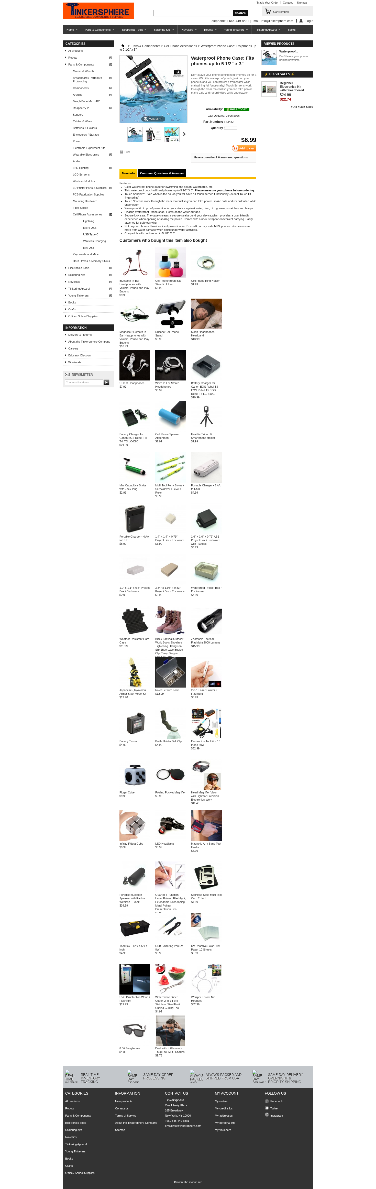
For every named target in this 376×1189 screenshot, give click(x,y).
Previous (121, 134)
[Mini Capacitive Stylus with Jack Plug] (134, 481)
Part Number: (213, 122)
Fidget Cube (127, 792)
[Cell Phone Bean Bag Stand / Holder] (170, 277)
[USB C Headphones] (134, 379)
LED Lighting (81, 167)
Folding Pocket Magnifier (170, 792)
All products (75, 50)
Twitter (274, 1108)
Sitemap (302, 2)
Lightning (88, 221)
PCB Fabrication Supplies (88, 194)
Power (77, 141)
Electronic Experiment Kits (89, 147)
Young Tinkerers (232, 31)
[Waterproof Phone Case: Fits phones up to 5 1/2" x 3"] (135, 141)
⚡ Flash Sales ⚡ (279, 74)
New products (123, 1101)
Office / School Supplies (83, 316)
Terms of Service (125, 1115)
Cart (281, 11)
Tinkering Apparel (264, 31)
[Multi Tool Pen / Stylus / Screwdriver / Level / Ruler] (170, 481)
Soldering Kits (160, 31)
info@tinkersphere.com (186, 1125)
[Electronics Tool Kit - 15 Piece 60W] (206, 737)
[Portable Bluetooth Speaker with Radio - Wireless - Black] (134, 891)
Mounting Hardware (85, 201)
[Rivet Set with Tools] (170, 686)
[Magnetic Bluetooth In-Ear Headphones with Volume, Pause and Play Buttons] (134, 328)
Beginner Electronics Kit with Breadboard (292, 86)
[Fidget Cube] (134, 788)
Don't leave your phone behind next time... (293, 58)
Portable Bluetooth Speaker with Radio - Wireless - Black (132, 898)
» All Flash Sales (302, 106)
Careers (73, 348)
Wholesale (74, 362)
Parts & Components (96, 31)
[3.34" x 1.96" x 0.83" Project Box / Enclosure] (170, 584)
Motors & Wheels (83, 71)
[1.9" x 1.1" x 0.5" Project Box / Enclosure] (134, 584)
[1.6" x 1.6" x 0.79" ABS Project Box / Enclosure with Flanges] (206, 532)
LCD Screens (81, 174)
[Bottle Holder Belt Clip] (170, 737)
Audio (76, 161)
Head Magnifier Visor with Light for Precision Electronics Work (205, 796)
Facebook (276, 1101)
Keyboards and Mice (85, 254)
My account (227, 1093)
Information (76, 328)
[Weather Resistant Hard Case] (134, 635)
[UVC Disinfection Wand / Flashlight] (134, 993)
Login (309, 21)
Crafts (72, 309)
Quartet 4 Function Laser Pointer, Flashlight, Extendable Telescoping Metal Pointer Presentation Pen (170, 902)
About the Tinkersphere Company (89, 341)
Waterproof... (288, 51)
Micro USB (89, 227)
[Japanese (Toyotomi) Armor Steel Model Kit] (134, 686)
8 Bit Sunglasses (129, 1048)
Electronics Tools (130, 31)
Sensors (78, 114)
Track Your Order (268, 2)
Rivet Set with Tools (167, 690)
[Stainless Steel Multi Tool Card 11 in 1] (206, 891)
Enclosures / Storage (86, 134)
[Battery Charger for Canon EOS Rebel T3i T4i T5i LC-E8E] (134, 430)
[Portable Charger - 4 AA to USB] (134, 532)
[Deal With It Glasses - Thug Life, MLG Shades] (170, 1044)
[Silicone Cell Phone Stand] (170, 328)
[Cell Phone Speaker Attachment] (170, 430)
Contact (288, 2)
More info (128, 173)
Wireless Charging (94, 241)
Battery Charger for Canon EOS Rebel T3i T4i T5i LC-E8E (133, 438)
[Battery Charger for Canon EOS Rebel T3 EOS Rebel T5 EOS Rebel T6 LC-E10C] (206, 379)
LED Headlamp (164, 843)
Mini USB (88, 247)
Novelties (185, 31)
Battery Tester (128, 741)
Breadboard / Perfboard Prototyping (87, 79)
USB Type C (90, 234)
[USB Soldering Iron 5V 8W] (170, 942)
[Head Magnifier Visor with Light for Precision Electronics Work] (206, 788)
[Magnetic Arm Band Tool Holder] (206, 840)
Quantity (217, 128)
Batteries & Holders (85, 127)
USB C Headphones (132, 383)
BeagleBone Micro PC (86, 101)
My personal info (225, 1122)
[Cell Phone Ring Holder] (206, 277)
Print (127, 152)
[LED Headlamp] (170, 840)
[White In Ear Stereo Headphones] (170, 379)
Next (184, 134)
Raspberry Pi (81, 108)
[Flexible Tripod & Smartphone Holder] (206, 430)
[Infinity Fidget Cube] (134, 840)
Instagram (276, 1115)
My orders (221, 1101)
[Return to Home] (122, 46)
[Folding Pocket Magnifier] (170, 788)
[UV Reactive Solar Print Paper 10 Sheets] (206, 942)
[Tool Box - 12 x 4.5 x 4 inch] (134, 942)
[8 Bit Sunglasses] (134, 1044)
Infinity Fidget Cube (131, 843)
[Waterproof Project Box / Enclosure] (206, 584)
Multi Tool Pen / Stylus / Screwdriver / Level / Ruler (169, 489)
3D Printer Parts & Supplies (90, 187)
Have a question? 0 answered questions (221, 157)
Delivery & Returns (80, 334)
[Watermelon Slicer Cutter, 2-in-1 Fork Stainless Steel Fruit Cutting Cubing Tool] (170, 993)
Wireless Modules (84, 181)
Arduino (77, 94)
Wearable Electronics (86, 154)
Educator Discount (79, 355)
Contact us (122, 1108)
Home (68, 31)
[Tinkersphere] (98, 11)
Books (292, 29)
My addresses (224, 1115)
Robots (206, 31)
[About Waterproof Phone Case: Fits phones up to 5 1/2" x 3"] (269, 58)
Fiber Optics (80, 207)
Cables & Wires (82, 121)
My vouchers (223, 1129)
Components (81, 88)
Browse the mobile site (188, 1182)
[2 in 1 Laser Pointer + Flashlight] (206, 686)
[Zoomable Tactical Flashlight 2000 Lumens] (206, 635)
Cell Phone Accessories (87, 214)
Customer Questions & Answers (162, 173)
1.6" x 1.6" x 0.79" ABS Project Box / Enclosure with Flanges (205, 540)
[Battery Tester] (134, 737)
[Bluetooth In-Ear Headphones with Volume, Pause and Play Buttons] (134, 277)
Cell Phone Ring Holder (205, 280)
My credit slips (224, 1108)
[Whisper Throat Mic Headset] (206, 993)
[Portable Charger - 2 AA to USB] (206, 481)
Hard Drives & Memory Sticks (91, 261)
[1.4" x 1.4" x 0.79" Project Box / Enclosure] (170, 532)
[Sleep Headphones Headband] (206, 328)
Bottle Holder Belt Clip (168, 741)
